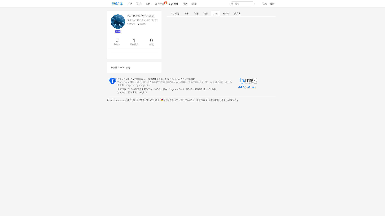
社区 (130, 3)
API (182, 79)
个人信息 (175, 13)
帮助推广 (191, 79)
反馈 (167, 79)
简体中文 (121, 92)
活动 (185, 3)
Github (175, 79)
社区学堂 (161, 3)
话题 (196, 13)
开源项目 (173, 3)
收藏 (151, 44)
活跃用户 (128, 79)
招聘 (148, 3)
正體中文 (132, 92)
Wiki (194, 3)
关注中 (226, 13)
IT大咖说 (212, 89)
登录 (272, 3)
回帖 (206, 13)
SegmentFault (176, 89)
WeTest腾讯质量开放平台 (140, 89)
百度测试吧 (200, 89)
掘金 (165, 89)
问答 (139, 3)
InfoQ (158, 89)
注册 (265, 3)
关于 (119, 79)
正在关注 (134, 44)
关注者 (117, 44)
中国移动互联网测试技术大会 (149, 79)
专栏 (187, 13)
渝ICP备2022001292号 (147, 100)
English (143, 92)
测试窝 (189, 89)
